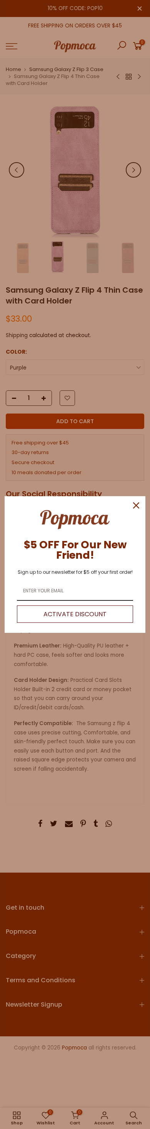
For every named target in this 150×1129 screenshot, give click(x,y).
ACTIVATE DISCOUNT (75, 614)
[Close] (136, 505)
